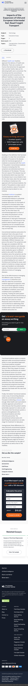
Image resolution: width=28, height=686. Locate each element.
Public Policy (12, 45)
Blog (3, 612)
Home (5, 8)
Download (8, 50)
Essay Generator (18, 645)
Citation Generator (19, 655)
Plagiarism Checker (19, 642)
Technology (10, 8)
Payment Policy (14, 678)
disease (19, 400)
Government (21, 43)
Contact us (5, 615)
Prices (3, 618)
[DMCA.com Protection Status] (5, 601)
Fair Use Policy (5, 678)
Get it (21, 329)
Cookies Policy (5, 679)
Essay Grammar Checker (18, 648)
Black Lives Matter (7, 574)
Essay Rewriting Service (18, 620)
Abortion (4, 568)
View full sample (14, 552)
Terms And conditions (16, 331)
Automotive (5, 463)
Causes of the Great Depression (13, 538)
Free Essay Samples (19, 609)
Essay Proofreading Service (19, 625)
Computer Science (7, 471)
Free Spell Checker (19, 652)
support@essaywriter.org (9, 663)
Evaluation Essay (14, 35)
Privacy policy (23, 331)
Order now (14, 148)
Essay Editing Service (18, 615)
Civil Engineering (7, 469)
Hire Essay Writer (18, 612)
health (23, 163)
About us (4, 609)
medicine (11, 194)
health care (11, 61)
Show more (5, 577)
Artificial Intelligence (8, 461)
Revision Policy (13, 679)
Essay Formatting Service (19, 629)
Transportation (19, 8)
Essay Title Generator (17, 638)
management (6, 279)
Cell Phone (5, 466)
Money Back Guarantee (7, 681)
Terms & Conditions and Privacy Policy (11, 676)
